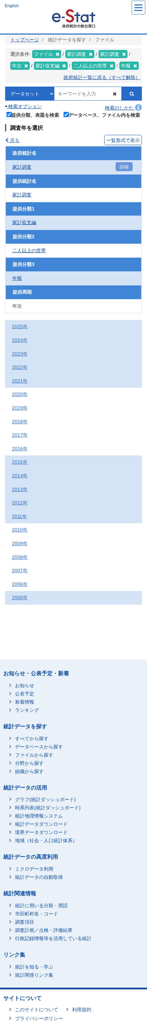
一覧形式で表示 (123, 140)
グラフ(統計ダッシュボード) (45, 799)
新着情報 (24, 701)
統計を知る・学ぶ (34, 966)
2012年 (20, 502)
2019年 (20, 408)
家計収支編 (24, 222)
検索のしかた (120, 108)
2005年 (20, 597)
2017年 (20, 435)
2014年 (20, 475)
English (12, 6)
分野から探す (29, 763)
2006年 (20, 584)
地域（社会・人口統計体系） (46, 840)
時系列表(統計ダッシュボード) (48, 807)
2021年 (20, 381)
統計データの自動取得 (39, 877)
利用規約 (81, 1009)
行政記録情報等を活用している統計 (53, 938)
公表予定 (24, 693)
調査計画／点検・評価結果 (43, 930)
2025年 (20, 326)
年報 (17, 278)
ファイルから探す (34, 755)
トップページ (24, 39)
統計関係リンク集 (34, 975)
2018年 (20, 421)
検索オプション (24, 106)
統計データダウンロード (41, 824)
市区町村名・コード (36, 913)
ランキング (27, 710)
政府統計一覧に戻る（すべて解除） (102, 77)
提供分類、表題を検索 (35, 114)
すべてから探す (32, 738)
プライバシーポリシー (39, 1018)
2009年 (20, 543)
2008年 (20, 557)
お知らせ (24, 685)
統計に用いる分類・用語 (41, 905)
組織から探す (29, 771)
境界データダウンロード (41, 832)
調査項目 (24, 922)
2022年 (20, 367)
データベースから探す (39, 746)
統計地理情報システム (39, 815)
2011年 (19, 516)
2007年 (20, 570)
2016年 (20, 448)
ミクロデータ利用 (34, 868)
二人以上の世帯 (29, 250)
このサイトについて (36, 1009)
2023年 (20, 354)
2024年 (20, 340)
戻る (14, 140)
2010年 (20, 529)
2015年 (20, 462)
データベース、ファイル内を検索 (104, 114)
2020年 (20, 394)
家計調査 (21, 167)
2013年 (20, 489)
